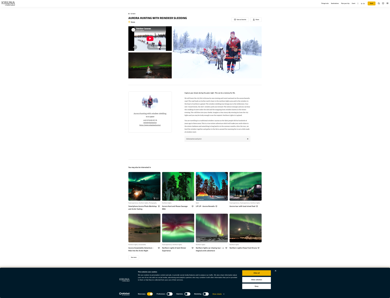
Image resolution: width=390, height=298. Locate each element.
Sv (361, 3)
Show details (217, 294)
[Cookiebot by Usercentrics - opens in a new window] (124, 294)
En (364, 3)
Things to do (325, 3)
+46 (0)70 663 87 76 (150, 120)
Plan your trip (345, 3)
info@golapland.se (150, 123)
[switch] (170, 294)
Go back (133, 13)
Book (371, 3)
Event (353, 3)
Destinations (335, 3)
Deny (256, 286)
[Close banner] (275, 270)
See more (133, 257)
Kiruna (133, 22)
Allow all (257, 273)
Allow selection (256, 280)
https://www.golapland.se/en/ (150, 125)
